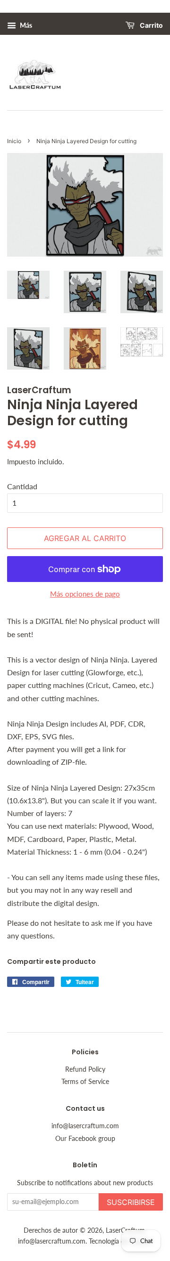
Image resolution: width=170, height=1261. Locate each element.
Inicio (14, 141)
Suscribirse (131, 1202)
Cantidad (22, 486)
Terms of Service (85, 1081)
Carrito (150, 26)
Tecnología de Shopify (120, 1241)
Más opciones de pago (85, 594)
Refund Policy (85, 1069)
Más (25, 25)
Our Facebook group (85, 1138)
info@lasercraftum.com (85, 1126)
